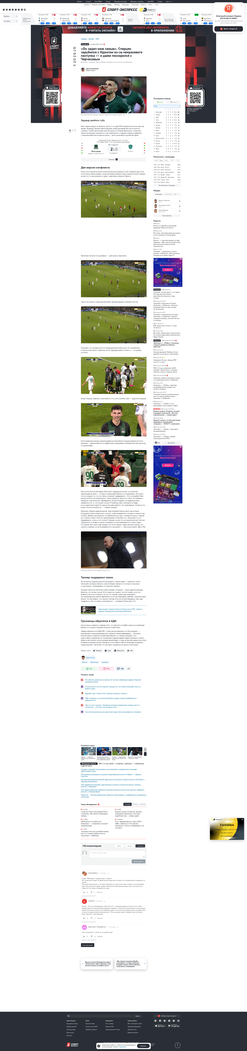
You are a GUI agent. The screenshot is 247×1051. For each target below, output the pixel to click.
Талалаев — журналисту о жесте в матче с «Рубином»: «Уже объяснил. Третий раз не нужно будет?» (166, 253)
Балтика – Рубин (165, 182)
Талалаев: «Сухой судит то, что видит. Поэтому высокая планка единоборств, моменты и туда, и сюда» (166, 295)
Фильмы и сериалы (137, 1)
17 (83, 829)
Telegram (99, 650)
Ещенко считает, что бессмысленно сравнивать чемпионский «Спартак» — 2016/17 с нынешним (166, 422)
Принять (143, 1046)
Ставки (160, 1)
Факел (157, 149)
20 (165, 365)
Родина (158, 143)
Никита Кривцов (163, 210)
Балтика (158, 125)
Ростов (157, 141)
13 (117, 819)
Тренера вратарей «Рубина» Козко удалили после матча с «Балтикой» (165, 353)
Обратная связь (132, 1029)
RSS (158, 443)
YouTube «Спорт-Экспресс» (168, 1016)
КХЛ (86, 819)
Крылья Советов (160, 138)
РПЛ (97, 39)
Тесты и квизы (109, 1023)
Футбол (79, 1)
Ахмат (130, 151)
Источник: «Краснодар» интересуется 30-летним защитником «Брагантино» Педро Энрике (166, 335)
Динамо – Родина (165, 174)
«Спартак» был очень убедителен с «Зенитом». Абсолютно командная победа (94, 814)
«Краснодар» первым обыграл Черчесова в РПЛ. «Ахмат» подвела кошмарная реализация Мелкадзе (120, 610)
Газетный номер (90, 1023)
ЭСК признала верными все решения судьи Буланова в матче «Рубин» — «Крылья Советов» (111, 775)
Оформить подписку (91, 1029)
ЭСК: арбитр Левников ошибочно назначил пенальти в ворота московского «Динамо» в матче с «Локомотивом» (112, 791)
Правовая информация (134, 1026)
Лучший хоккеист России (112, 1029)
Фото (150, 4)
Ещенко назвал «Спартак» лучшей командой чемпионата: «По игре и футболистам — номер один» (128, 814)
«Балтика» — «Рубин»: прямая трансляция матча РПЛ (164, 437)
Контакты (69, 1035)
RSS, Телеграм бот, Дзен (135, 1023)
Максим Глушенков (164, 200)
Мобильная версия (133, 1032)
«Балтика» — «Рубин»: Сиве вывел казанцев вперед (165, 430)
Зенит (157, 120)
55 (165, 375)
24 (174, 340)
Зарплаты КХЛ (109, 1026)
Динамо (158, 128)
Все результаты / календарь (167, 185)
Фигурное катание (120, 1)
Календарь (125, 4)
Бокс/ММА (98, 1)
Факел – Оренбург (165, 164)
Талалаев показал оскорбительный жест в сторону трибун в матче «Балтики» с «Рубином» (94, 833)
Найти (137, 1016)
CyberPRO (150, 1)
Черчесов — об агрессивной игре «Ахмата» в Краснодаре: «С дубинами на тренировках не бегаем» (113, 796)
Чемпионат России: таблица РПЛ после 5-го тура (164, 361)
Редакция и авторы (72, 1023)
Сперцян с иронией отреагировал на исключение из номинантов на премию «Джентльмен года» (109, 770)
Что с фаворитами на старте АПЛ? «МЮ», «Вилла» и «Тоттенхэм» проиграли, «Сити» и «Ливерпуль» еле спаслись (129, 824)
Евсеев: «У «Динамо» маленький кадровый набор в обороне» (164, 227)
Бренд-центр (70, 1032)
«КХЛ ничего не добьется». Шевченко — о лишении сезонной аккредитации (94, 823)
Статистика (135, 4)
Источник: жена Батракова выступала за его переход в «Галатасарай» (166, 234)
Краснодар (96, 151)
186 (83, 809)
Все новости (171, 443)
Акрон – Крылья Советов (167, 172)
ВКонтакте (120, 650)
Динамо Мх (159, 122)
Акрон (157, 151)
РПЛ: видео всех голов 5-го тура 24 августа (165, 327)
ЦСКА (157, 117)
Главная (84, 39)
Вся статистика (167, 215)
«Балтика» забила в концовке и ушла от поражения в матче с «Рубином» (166, 379)
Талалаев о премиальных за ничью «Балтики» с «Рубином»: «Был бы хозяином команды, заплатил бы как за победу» (166, 317)
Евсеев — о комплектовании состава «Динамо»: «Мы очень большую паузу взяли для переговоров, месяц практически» (166, 243)
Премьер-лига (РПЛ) (98, 4)
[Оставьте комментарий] (117, 852)
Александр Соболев (164, 205)
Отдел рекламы (71, 1029)
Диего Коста (98, 153)
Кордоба (90, 153)
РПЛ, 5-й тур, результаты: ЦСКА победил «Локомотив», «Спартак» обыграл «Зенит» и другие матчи (165, 370)
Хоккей (88, 1)
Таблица (116, 4)
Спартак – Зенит (165, 179)
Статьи (109, 5)
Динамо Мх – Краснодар (167, 177)
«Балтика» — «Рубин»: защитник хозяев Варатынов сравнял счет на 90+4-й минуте (165, 387)
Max (131, 650)
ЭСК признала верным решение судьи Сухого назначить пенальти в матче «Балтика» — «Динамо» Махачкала (113, 780)
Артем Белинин (92, 69)
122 (83, 819)
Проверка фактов (72, 1026)
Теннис (108, 1)
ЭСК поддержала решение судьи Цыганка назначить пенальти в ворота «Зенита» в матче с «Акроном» (111, 786)
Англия (120, 819)
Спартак (158, 114)
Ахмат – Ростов (165, 167)
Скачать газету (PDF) (91, 1026)
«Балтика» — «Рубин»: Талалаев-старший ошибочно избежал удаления (166, 345)
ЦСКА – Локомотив (166, 169)
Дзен (109, 650)
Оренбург (158, 133)
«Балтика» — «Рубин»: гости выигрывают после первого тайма (165, 405)
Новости (143, 4)
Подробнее (122, 1047)
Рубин (157, 130)
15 (117, 809)
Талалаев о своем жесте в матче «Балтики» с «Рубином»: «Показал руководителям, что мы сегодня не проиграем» (165, 306)
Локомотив (159, 146)
